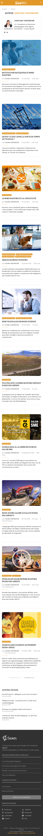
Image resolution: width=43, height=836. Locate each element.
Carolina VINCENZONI (24, 21)
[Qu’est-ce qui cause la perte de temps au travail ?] (21, 117)
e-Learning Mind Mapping (11, 761)
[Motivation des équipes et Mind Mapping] (21, 53)
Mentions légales (13, 833)
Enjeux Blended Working (15, 260)
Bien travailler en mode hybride (19, 321)
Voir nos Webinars (8, 775)
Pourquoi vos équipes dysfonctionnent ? (17, 709)
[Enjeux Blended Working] (21, 237)
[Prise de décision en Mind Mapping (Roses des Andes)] (21, 559)
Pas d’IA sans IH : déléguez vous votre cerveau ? (19, 694)
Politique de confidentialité (27, 833)
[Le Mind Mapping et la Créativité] (21, 178)
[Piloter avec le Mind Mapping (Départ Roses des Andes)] (21, 363)
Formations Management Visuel (14, 766)
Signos (4, 748)
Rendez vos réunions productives (14, 770)
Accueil (4, 9)
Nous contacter (8, 791)
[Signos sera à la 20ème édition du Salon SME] (21, 427)
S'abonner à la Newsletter (21, 797)
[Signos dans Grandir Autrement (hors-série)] (21, 625)
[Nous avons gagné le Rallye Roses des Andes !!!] (21, 493)
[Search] (41, 3)
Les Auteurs (6, 786)
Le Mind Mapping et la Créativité (19, 198)
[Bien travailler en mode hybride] (21, 301)
